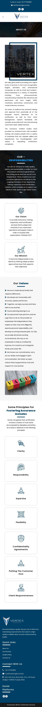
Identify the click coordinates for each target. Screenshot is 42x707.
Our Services (6, 652)
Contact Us (6, 658)
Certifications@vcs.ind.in (21, 5)
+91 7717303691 (26, 2)
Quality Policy (7, 655)
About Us (5, 648)
